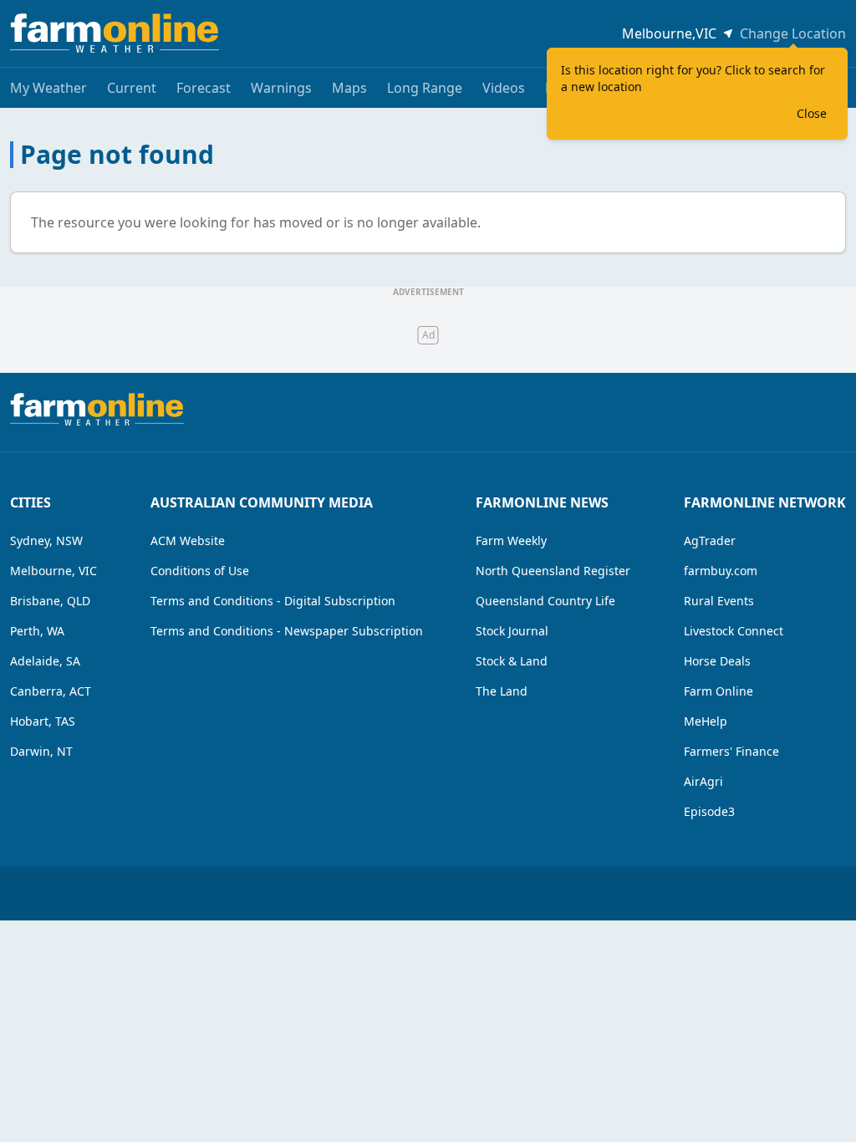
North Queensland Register (553, 571)
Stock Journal (512, 631)
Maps (349, 88)
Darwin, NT (41, 751)
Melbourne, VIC (53, 571)
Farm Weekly (511, 540)
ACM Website (187, 540)
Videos (503, 88)
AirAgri (703, 781)
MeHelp (705, 721)
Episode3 (709, 811)
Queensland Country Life (545, 601)
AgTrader (710, 540)
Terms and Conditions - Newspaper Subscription (286, 631)
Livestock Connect (733, 631)
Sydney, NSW (46, 540)
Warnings (281, 88)
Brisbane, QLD (50, 601)
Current (131, 88)
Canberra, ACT (50, 691)
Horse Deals (717, 661)
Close (812, 113)
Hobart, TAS (42, 721)
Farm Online (718, 691)
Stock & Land (512, 661)
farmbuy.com (720, 571)
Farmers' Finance (731, 751)
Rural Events (719, 601)
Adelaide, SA (45, 661)
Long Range (424, 88)
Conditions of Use (199, 571)
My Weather (48, 88)
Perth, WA (37, 631)
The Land (501, 691)
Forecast (203, 88)
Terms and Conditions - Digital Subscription (272, 601)
